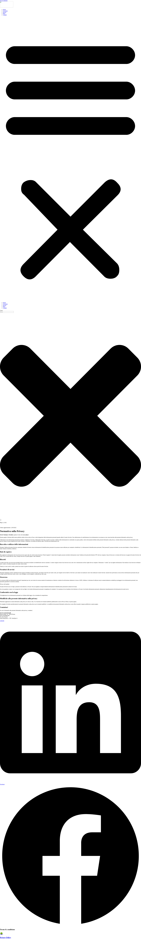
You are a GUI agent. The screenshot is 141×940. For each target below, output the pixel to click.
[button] (70, 159)
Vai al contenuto (3, 0)
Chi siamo (5, 11)
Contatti (5, 15)
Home (4, 9)
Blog (4, 13)
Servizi (4, 12)
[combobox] (7, 312)
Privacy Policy (5, 937)
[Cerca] (0, 520)
